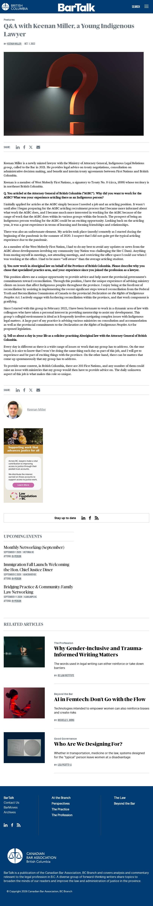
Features (9, 19)
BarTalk (9, 798)
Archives (10, 812)
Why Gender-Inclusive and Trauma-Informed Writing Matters (98, 652)
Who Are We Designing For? (88, 744)
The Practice (60, 809)
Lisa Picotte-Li (65, 764)
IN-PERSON (16, 556)
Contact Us (11, 802)
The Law (120, 798)
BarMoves (11, 807)
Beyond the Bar (63, 694)
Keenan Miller (14, 43)
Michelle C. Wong (66, 720)
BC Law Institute (66, 675)
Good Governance (65, 738)
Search (136, 7)
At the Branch (61, 798)
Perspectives (61, 803)
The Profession (63, 643)
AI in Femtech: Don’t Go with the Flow (100, 699)
